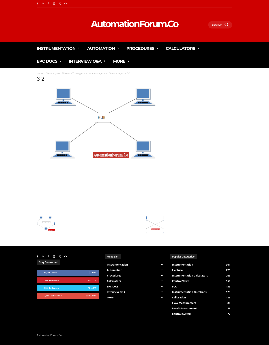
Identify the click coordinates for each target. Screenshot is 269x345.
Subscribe (91, 295)
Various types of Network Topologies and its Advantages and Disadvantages (85, 73)
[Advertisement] (100, 188)
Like (94, 272)
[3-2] (100, 160)
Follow (92, 280)
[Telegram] (54, 4)
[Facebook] (37, 4)
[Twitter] (60, 4)
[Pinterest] (49, 4)
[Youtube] (65, 4)
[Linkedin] (43, 4)
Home (40, 73)
